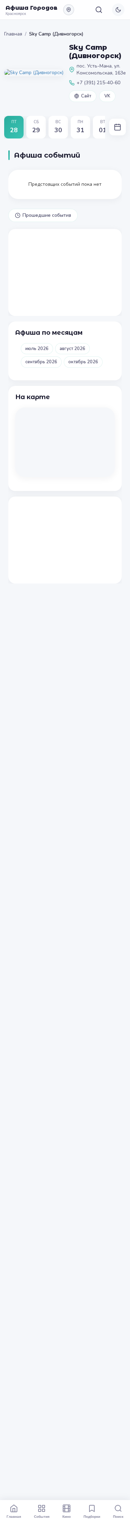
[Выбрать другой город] (68, 9)
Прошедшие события (47, 215)
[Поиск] (98, 9)
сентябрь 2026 (41, 362)
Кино (66, 1516)
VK (107, 96)
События (42, 1516)
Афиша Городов (32, 8)
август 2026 (72, 349)
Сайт (86, 96)
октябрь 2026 (83, 362)
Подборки (92, 1516)
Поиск (118, 1516)
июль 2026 (37, 349)
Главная (13, 34)
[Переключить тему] (118, 9)
